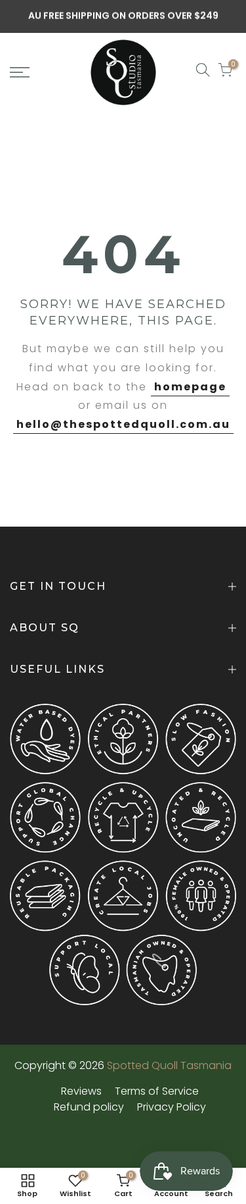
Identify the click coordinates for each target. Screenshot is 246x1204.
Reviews (81, 1091)
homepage (190, 386)
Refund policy (89, 1106)
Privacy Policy (171, 1106)
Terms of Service (157, 1091)
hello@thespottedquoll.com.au (123, 424)
